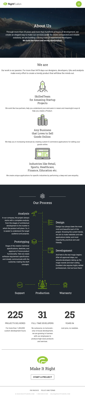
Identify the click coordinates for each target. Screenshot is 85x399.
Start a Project (42, 377)
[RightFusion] (12, 4)
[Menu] (79, 4)
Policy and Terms (48, 390)
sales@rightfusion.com (60, 394)
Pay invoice (34, 390)
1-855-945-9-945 (42, 394)
